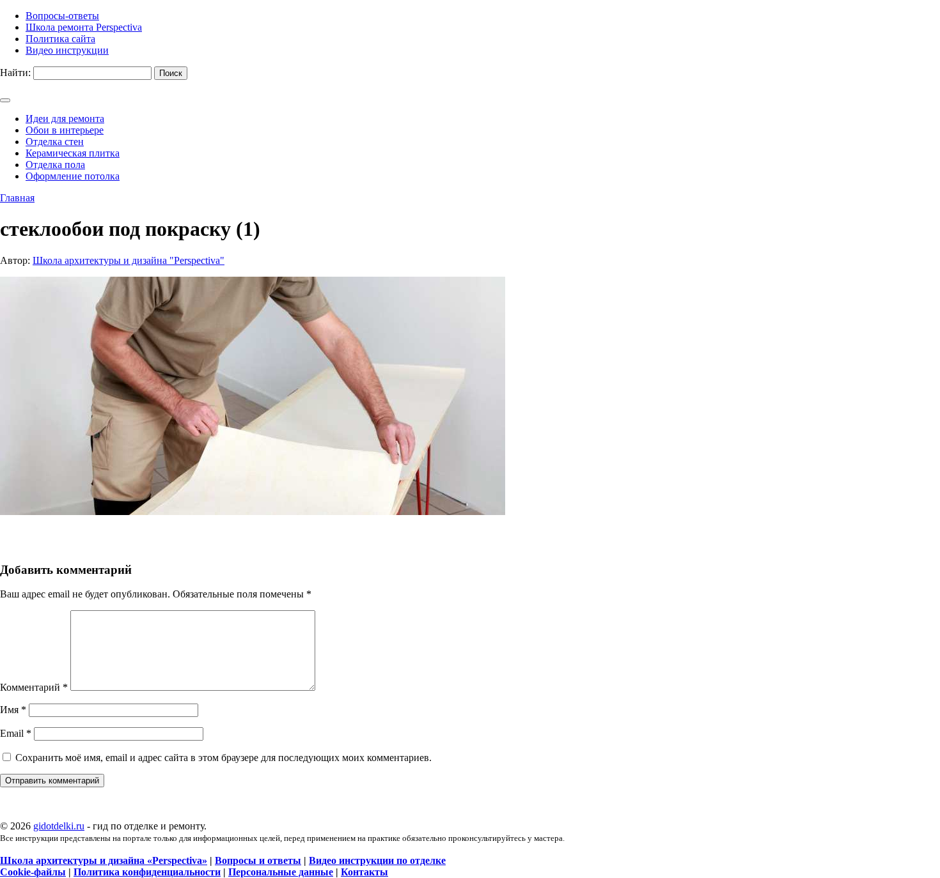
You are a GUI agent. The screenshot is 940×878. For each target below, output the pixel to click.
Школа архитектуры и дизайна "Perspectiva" (128, 260)
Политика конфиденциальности (147, 871)
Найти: (15, 72)
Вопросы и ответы (258, 860)
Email (15, 733)
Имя (13, 709)
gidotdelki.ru (58, 825)
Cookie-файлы (33, 871)
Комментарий (34, 687)
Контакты (364, 871)
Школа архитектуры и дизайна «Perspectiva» (103, 860)
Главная (17, 197)
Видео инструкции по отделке (377, 860)
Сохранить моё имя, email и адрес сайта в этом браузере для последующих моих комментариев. (223, 757)
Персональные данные (280, 871)
